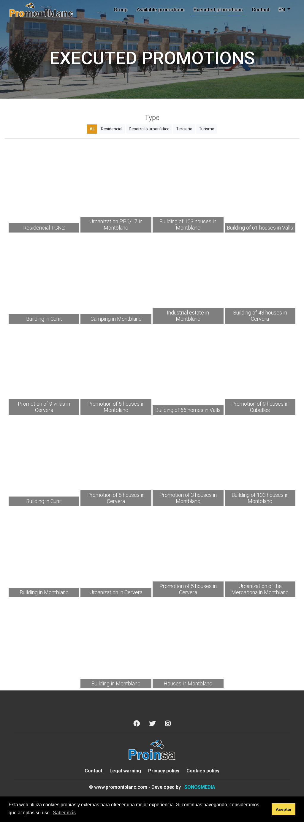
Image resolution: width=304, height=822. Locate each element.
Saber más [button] (64, 812)
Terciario (184, 129)
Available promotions (161, 9)
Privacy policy (163, 771)
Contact (261, 9)
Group (121, 9)
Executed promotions (218, 9)
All (92, 129)
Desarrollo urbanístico (149, 129)
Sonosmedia (199, 787)
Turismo (206, 129)
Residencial (111, 129)
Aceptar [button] (284, 809)
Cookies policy (202, 771)
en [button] (282, 9)
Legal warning (125, 771)
